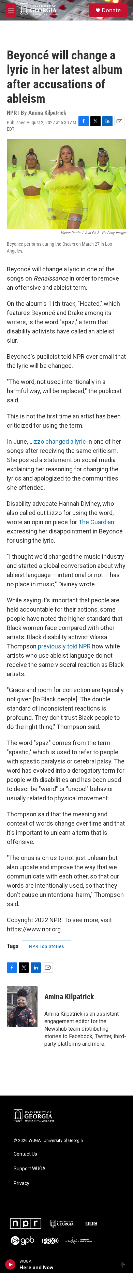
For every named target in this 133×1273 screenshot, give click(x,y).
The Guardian (96, 522)
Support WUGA (30, 1168)
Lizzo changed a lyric (57, 441)
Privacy (21, 1183)
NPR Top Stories (46, 946)
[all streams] (124, 1264)
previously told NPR (63, 646)
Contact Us (25, 1154)
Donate (111, 10)
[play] (10, 1264)
